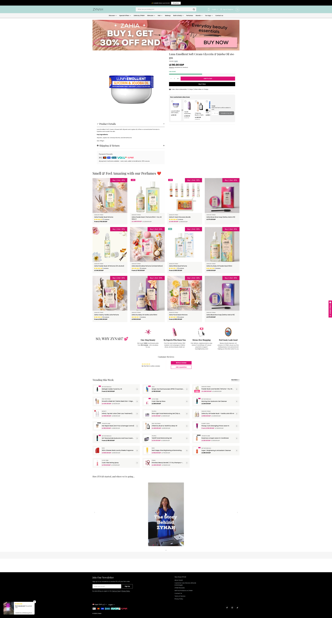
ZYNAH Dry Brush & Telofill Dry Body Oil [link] (199, 114)
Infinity (104, 411)
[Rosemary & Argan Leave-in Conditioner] (197, 438)
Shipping (171, 67)
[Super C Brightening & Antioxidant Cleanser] (197, 450)
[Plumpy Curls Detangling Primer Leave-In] (197, 426)
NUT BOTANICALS (106, 386)
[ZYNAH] (166, 35)
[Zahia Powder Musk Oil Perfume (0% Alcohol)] (110, 244)
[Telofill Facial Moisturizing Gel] (147, 438)
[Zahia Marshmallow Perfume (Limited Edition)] (147, 244)
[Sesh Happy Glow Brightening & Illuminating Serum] (147, 450)
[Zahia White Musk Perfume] (184, 244)
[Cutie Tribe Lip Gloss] (147, 401)
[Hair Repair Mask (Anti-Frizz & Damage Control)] (97, 426)
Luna (176, 61)
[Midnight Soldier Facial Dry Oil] (97, 389)
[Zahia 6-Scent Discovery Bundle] (184, 195)
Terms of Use (116, 591)
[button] (207, 110)
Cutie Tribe (155, 399)
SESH (153, 386)
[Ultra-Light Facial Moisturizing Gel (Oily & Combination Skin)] (147, 413)
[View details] (137, 389)
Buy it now (202, 84)
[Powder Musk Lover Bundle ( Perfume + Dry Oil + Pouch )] (197, 389)
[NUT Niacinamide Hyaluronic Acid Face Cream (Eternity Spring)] (97, 438)
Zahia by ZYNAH (98, 215)
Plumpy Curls (206, 423)
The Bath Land (106, 423)
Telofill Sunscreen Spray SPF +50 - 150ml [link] (188, 112)
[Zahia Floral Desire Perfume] (184, 293)
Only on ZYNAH (106, 399)
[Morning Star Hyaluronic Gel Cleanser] (197, 401)
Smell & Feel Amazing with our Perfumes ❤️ (127, 173)
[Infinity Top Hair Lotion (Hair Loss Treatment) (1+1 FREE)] (97, 413)
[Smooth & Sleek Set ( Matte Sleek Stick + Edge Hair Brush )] (97, 401)
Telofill (154, 411)
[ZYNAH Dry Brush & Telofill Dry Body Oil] (147, 426)
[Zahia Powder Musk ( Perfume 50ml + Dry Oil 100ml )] (147, 195)
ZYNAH (153, 460)
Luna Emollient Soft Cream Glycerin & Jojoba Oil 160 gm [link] (175, 112)
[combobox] (166, 9)
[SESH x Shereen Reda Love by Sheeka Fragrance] (97, 450)
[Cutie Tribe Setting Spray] (97, 462)
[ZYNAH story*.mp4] (166, 515)
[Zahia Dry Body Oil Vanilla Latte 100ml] (147, 293)
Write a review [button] (181, 363)
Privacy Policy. (126, 591)
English (214, 9)
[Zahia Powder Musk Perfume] (110, 195)
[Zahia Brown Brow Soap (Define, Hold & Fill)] (222, 195)
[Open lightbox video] (166, 515)
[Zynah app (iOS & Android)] (208, 9)
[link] (175, 105)
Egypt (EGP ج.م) (100, 604)
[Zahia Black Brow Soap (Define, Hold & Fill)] (222, 293)
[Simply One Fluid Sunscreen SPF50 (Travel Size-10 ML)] (147, 389)
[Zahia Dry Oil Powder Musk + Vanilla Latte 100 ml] (197, 413)
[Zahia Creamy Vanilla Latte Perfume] (110, 293)
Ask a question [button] (181, 367)
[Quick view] (162, 182)
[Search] (194, 9)
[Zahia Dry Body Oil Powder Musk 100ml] (222, 244)
